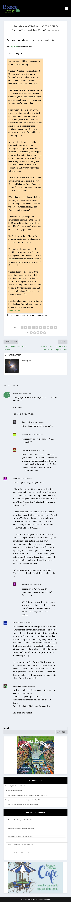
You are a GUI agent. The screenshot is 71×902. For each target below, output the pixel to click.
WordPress (47, 899)
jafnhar (10, 844)
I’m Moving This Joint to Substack (15, 786)
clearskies (10, 836)
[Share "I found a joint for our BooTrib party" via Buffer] (44, 327)
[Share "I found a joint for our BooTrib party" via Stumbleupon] (48, 327)
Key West (13, 47)
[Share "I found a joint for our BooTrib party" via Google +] (29, 327)
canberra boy (26, 450)
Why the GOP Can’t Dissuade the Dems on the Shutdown (21, 804)
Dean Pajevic (27, 30)
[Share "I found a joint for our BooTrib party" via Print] (55, 327)
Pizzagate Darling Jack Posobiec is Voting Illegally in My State (22, 799)
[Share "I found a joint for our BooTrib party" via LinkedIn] (40, 327)
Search (6, 728)
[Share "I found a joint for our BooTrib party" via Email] (52, 327)
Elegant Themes (32, 899)
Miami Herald (14, 310)
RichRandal (26, 434)
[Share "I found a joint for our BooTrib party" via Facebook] (22, 327)
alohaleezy (16, 622)
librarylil (10, 828)
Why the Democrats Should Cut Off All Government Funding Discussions (26, 795)
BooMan (15, 393)
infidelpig (16, 478)
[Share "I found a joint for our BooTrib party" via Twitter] (26, 327)
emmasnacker (17, 686)
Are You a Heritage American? (13, 790)
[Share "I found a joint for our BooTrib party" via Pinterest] (37, 327)
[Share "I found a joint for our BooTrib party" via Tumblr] (33, 327)
